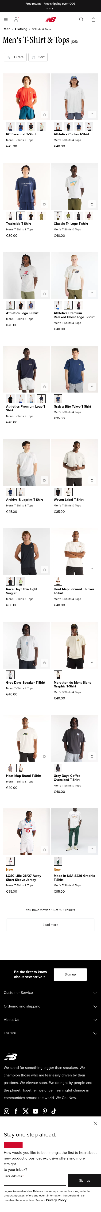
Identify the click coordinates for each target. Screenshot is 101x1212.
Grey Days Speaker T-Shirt (25, 683)
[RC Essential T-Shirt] (44, 114)
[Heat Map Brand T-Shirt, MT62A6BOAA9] (10, 768)
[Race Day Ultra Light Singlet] (44, 569)
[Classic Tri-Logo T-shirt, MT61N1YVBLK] (78, 216)
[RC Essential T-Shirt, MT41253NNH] (20, 126)
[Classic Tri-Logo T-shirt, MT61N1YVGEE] (68, 216)
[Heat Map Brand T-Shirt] (44, 756)
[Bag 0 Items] (93, 19)
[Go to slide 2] (50, 9)
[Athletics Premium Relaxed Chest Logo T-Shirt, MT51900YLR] (78, 305)
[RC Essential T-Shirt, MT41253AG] (10, 126)
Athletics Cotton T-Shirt (71, 134)
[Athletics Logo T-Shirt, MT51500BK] (20, 305)
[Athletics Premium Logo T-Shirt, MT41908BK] (10, 399)
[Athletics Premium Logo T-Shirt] (44, 387)
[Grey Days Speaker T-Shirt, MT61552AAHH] (10, 675)
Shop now (75, 4)
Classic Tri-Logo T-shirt (71, 224)
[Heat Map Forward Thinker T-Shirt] (92, 569)
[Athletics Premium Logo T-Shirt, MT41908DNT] (41, 399)
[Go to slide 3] (53, 9)
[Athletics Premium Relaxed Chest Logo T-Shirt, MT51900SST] (58, 305)
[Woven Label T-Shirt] (92, 480)
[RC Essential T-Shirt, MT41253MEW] (41, 126)
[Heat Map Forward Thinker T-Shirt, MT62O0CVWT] (58, 581)
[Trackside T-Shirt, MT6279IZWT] (10, 216)
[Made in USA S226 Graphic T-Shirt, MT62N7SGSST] (58, 861)
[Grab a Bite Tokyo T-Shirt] (92, 387)
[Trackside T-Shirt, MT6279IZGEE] (41, 216)
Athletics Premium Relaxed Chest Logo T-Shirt (74, 315)
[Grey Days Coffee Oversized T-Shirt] (92, 756)
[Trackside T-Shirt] (44, 204)
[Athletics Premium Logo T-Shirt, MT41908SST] (20, 399)
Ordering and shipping (22, 1006)
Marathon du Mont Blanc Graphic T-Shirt (72, 685)
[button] (16, 19)
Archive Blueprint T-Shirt (24, 500)
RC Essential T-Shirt (21, 134)
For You (10, 1033)
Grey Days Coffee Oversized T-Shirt (67, 778)
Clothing (21, 29)
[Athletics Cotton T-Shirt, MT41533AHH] (58, 126)
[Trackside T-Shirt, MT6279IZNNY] (20, 216)
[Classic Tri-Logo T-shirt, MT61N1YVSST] (58, 216)
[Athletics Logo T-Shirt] (44, 293)
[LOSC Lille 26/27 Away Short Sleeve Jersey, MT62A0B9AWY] (10, 861)
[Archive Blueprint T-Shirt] (44, 480)
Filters (17, 57)
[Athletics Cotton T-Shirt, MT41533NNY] (78, 126)
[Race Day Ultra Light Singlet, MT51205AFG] (20, 581)
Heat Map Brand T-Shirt (23, 776)
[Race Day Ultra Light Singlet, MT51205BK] (10, 581)
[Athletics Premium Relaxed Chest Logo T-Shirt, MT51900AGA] (68, 305)
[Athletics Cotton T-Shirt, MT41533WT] (89, 126)
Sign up (70, 974)
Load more (50, 925)
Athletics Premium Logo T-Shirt (26, 409)
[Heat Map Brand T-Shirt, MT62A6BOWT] (20, 768)
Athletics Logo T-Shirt (22, 313)
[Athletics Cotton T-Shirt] (92, 114)
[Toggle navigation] (5, 19)
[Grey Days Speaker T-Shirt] (44, 663)
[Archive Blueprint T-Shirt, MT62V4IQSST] (20, 492)
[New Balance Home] (50, 19)
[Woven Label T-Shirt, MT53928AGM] (68, 492)
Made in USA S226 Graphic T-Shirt (74, 878)
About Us (11, 1019)
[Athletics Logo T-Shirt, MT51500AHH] (10, 305)
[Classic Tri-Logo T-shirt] (92, 204)
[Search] (81, 19)
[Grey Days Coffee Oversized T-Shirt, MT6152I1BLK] (58, 768)
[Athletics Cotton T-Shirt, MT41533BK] (68, 126)
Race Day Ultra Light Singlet (21, 591)
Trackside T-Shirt (18, 224)
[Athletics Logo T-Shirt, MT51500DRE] (31, 305)
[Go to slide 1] (47, 9)
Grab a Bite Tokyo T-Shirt (72, 407)
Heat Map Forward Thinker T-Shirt (74, 591)
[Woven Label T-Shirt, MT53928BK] (58, 492)
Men (7, 29)
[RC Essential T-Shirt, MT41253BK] (31, 126)
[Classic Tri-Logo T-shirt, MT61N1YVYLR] (89, 216)
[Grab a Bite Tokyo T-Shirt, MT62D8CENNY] (58, 399)
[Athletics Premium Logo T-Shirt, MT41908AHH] (31, 399)
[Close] (95, 1122)
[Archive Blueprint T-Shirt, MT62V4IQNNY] (10, 492)
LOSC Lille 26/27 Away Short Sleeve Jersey (23, 878)
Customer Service (18, 992)
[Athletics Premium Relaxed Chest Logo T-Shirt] (92, 293)
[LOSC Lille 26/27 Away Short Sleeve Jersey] (44, 849)
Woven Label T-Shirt (69, 500)
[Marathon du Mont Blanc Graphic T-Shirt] (92, 663)
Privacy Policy (56, 1200)
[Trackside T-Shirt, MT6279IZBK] (31, 216)
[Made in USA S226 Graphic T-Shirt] (92, 849)
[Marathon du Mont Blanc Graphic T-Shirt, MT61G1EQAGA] (58, 675)
